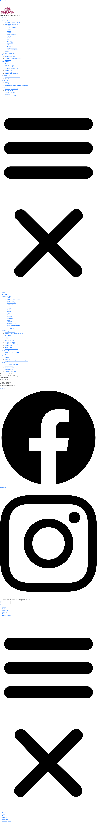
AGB (3, 609)
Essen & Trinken (6, 80)
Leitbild (6, 63)
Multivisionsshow (11, 34)
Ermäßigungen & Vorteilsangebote (14, 58)
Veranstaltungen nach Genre (12, 24)
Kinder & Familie (11, 27)
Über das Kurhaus (9, 65)
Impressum (5, 614)
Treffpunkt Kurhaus (12, 48)
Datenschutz (5, 610)
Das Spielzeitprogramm (11, 53)
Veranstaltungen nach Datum (12, 22)
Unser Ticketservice (10, 56)
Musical (9, 36)
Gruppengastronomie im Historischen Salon (16, 85)
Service (4, 87)
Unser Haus (5, 61)
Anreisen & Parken (10, 92)
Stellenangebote (9, 90)
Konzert (9, 31)
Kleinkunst (9, 29)
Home (4, 17)
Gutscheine (8, 60)
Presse (4, 607)
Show (8, 44)
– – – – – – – (7, 51)
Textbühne (9, 46)
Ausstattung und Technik (11, 89)
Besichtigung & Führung (11, 68)
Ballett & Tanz (10, 26)
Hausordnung (8, 72)
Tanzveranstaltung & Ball (13, 50)
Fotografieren (8, 70)
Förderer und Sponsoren (11, 73)
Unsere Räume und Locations (12, 77)
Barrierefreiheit (9, 94)
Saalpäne (7, 79)
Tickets (4, 55)
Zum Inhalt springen (5, 1)
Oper (8, 39)
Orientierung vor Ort (10, 96)
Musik (8, 38)
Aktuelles (4, 19)
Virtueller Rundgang (10, 67)
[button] (48, 195)
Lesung (9, 32)
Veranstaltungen (6, 21)
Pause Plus (7, 84)
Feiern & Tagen (6, 75)
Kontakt (4, 612)
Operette (9, 41)
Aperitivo (7, 82)
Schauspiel (10, 43)
